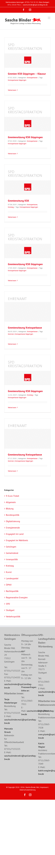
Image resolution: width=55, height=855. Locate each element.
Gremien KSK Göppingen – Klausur (27, 73)
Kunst (9, 572)
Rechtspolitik (12, 591)
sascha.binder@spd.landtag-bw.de (35, 5)
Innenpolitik (12, 559)
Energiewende (13, 527)
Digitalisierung (13, 521)
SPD (8, 603)
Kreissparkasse (32, 77)
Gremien (11, 334)
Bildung (10, 508)
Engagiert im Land (15, 534)
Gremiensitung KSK (18, 200)
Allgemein (11, 502)
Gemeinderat (12, 553)
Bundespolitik (12, 514)
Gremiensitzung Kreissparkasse (25, 327)
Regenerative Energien (17, 597)
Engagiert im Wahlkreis (17, 540)
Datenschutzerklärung (27, 790)
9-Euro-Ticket (12, 495)
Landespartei (12, 578)
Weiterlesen (12, 90)
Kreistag (11, 207)
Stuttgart (10, 610)
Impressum (44, 787)
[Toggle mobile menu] (49, 17)
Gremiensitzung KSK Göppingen (25, 137)
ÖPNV (9, 584)
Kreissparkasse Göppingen (17, 80)
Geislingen (11, 546)
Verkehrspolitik (13, 616)
